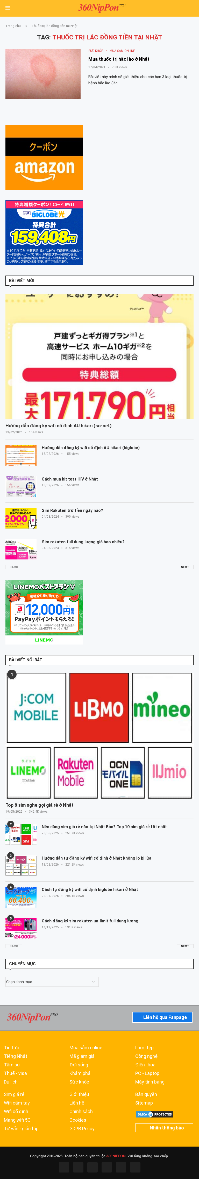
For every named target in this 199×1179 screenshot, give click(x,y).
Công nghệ (146, 1056)
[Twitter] (78, 1167)
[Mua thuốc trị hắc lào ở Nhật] (43, 74)
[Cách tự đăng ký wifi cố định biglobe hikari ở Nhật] (21, 897)
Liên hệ (76, 1103)
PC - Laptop (147, 1073)
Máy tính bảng (150, 1082)
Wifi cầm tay (17, 1103)
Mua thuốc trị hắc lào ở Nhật (119, 59)
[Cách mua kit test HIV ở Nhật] (21, 486)
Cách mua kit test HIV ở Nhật (70, 479)
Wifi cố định (16, 1111)
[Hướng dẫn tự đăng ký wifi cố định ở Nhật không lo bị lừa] (21, 865)
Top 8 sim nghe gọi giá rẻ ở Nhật (39, 805)
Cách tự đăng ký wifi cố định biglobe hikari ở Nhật (90, 889)
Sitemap (144, 1103)
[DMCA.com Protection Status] (154, 1113)
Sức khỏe (79, 1082)
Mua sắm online (85, 1047)
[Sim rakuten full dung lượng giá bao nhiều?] (21, 549)
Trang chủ (13, 26)
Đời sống (78, 1065)
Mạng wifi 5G (17, 1120)
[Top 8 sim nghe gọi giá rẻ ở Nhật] (99, 736)
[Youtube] (107, 1167)
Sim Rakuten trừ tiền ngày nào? (72, 510)
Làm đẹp (144, 1047)
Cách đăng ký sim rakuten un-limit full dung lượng (90, 920)
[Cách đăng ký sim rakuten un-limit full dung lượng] (21, 928)
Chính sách (81, 1111)
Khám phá (79, 1073)
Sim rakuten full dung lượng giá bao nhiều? (83, 541)
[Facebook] (64, 1167)
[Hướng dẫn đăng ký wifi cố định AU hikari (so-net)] (99, 356)
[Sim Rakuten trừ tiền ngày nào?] (21, 518)
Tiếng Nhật (15, 1056)
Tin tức (11, 1047)
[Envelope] (135, 1167)
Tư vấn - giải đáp (21, 1128)
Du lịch (11, 1082)
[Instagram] (92, 1167)
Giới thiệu (79, 1094)
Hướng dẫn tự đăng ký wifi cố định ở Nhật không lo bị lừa (96, 858)
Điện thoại (146, 1065)
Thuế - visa (15, 1073)
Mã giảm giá (82, 1056)
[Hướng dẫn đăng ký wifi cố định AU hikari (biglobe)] (21, 455)
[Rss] (121, 1167)
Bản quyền (146, 1094)
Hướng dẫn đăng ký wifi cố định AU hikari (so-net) (58, 425)
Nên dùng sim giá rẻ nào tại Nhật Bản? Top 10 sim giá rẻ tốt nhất (104, 826)
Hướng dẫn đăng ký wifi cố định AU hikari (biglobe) (91, 447)
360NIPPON (115, 1156)
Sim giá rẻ (14, 1094)
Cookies (77, 1120)
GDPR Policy (82, 1128)
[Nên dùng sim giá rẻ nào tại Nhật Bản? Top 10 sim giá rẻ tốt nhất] (21, 834)
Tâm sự (12, 1065)
